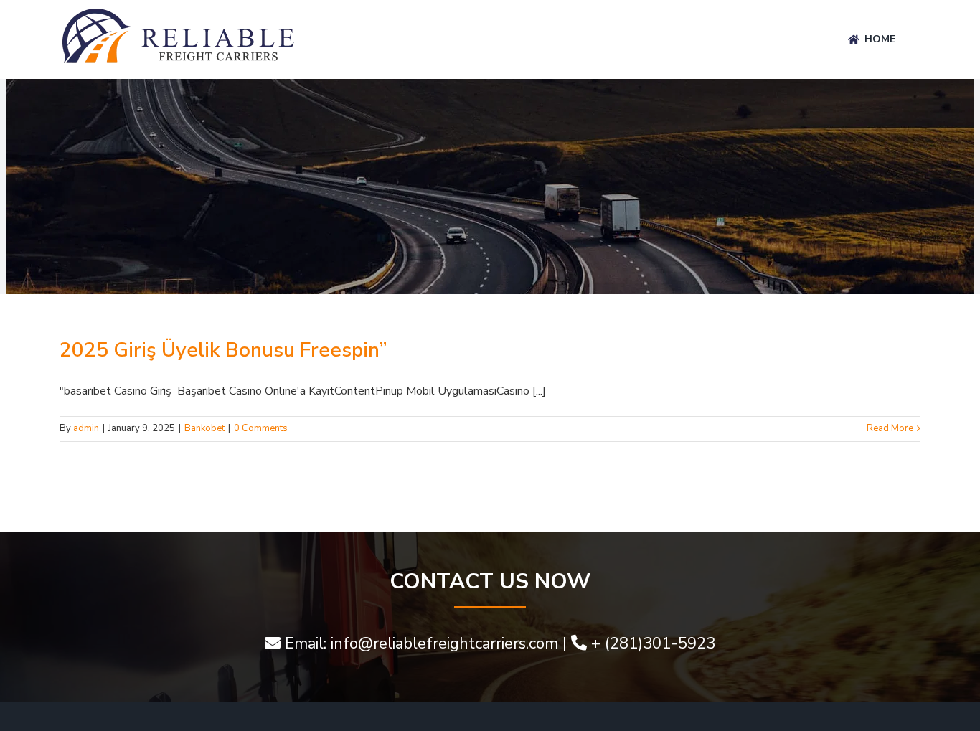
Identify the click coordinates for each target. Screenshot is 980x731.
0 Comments (261, 428)
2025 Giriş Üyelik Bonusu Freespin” (223, 350)
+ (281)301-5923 (653, 643)
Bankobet (204, 428)
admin (86, 428)
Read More (890, 428)
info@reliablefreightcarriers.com (444, 643)
